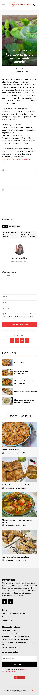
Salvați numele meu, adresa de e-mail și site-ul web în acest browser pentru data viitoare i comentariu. (19, 316)
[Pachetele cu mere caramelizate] (7, 372)
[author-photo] (3, 453)
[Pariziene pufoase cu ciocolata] (7, 391)
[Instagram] (10, 601)
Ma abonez (18, 664)
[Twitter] (17, 340)
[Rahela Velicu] (19, 249)
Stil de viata (25, 50)
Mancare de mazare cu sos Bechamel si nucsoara (24, 401)
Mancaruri (6, 633)
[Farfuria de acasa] (20, 4)
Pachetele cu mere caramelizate (21, 372)
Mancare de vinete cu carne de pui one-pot (24, 382)
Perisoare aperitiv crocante (9, 235)
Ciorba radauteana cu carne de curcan (28, 235)
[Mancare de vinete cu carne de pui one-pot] (7, 382)
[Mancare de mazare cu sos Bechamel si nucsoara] (7, 401)
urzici (18, 226)
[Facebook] (12, 340)
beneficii (12, 226)
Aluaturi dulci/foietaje (10, 639)
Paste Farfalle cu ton (21, 363)
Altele (11, 50)
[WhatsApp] (27, 340)
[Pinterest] (22, 340)
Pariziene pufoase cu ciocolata (25, 391)
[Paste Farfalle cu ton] (7, 362)
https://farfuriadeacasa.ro (19, 262)
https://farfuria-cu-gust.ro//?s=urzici (16, 159)
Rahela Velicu (21, 69)
